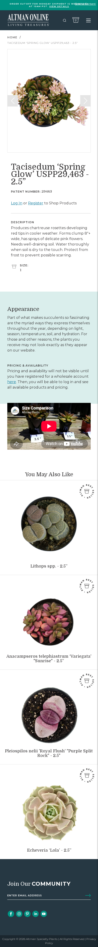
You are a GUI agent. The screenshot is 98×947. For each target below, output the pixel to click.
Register (35, 203)
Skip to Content (85, 3)
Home (12, 37)
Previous (13, 101)
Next (85, 101)
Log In (16, 203)
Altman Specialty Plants (41, 939)
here (11, 382)
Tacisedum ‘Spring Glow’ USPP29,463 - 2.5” (42, 43)
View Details (59, 6)
